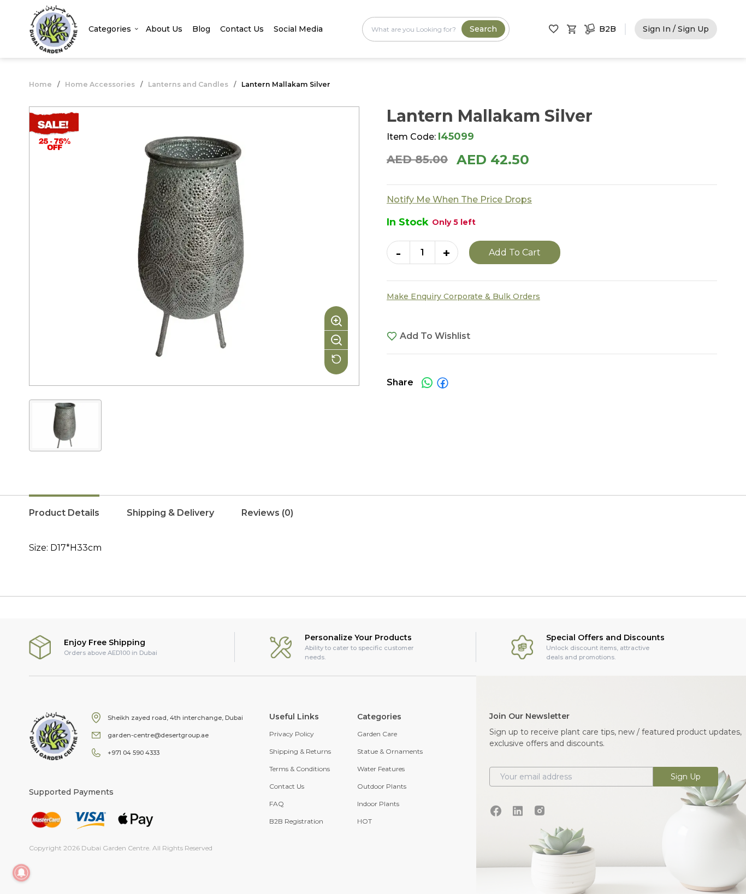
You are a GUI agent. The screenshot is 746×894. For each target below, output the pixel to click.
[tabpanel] (373, 548)
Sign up (686, 777)
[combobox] (436, 29)
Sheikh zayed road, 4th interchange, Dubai (175, 718)
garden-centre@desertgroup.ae (158, 735)
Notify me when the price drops (459, 199)
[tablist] (373, 518)
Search (483, 29)
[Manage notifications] (21, 872)
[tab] (64, 518)
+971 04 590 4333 (133, 752)
